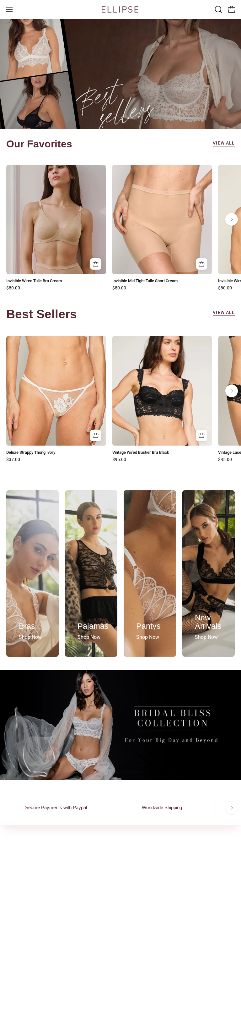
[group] (120, 228)
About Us (137, 866)
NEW (11, 898)
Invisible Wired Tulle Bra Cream (34, 281)
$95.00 (119, 460)
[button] (217, 9)
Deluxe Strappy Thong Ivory (30, 453)
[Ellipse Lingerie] (120, 9)
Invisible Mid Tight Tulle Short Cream (145, 281)
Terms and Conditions (151, 919)
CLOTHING (18, 939)
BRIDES (14, 950)
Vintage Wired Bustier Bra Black (140, 453)
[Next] (231, 219)
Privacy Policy (142, 908)
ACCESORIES (20, 929)
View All (224, 143)
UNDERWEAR (21, 908)
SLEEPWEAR (20, 919)
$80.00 (13, 288)
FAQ (131, 898)
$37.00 (13, 460)
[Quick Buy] (95, 264)
